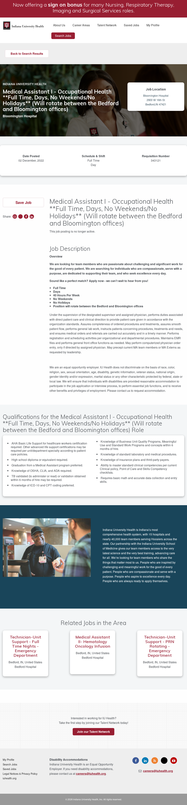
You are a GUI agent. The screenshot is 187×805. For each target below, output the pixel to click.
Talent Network (107, 25)
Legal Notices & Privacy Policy (20, 773)
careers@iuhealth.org (91, 773)
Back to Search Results (27, 53)
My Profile (152, 25)
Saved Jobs (131, 25)
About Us (59, 25)
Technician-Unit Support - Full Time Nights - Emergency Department (25, 646)
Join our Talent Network (93, 731)
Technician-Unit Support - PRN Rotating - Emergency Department (159, 646)
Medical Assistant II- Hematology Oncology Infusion (92, 641)
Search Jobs (63, 36)
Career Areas (81, 25)
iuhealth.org (9, 778)
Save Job (23, 202)
